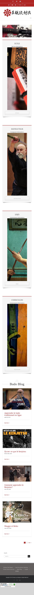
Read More (6, 422)
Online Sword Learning (8, 569)
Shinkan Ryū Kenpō (8, 567)
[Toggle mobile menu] (31, 18)
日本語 (17, 571)
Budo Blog (19, 569)
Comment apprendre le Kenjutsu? (13, 486)
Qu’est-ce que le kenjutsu (15, 451)
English (26, 569)
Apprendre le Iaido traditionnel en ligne (13, 414)
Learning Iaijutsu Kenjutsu (21, 567)
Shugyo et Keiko (11, 526)
